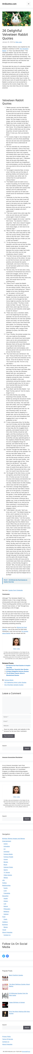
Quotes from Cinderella (15, 590)
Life (3, 880)
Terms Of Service (7, 1039)
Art (5, 849)
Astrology (6, 851)
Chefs (5, 919)
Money (6, 927)
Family (6, 888)
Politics (4, 883)
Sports (6, 870)
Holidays (5, 922)
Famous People (8, 857)
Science (6, 914)
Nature (6, 906)
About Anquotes (7, 932)
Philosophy (7, 909)
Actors (6, 844)
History (6, 901)
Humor (6, 859)
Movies (6, 862)
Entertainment (6, 841)
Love (5, 890)
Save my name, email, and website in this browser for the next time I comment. (17, 730)
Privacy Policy (6, 1036)
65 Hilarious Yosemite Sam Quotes (17, 669)
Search (4, 745)
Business (5, 924)
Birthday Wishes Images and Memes (13, 838)
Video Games (8, 875)
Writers (6, 877)
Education (5, 896)
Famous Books (8, 680)
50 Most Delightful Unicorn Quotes (17, 671)
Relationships (6, 885)
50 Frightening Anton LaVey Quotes (15, 682)
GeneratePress (26, 1051)
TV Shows (7, 872)
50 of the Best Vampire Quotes (13, 685)
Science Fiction (8, 867)
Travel (4, 930)
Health (6, 898)
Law (5, 903)
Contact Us (7, 935)
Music (5, 864)
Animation (7, 846)
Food (3, 916)
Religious (6, 911)
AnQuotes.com (9, 4)
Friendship (7, 893)
